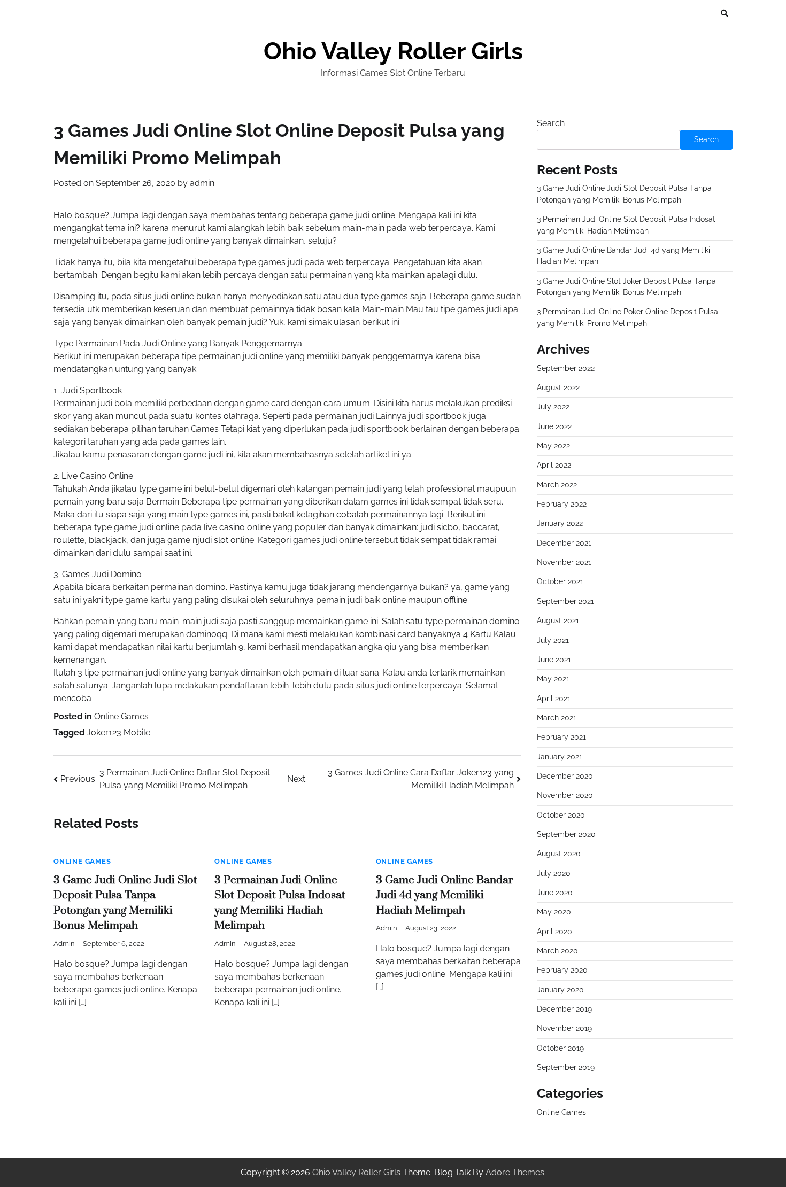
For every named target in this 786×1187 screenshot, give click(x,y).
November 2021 (564, 562)
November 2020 (565, 795)
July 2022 (553, 406)
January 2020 (560, 990)
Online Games (121, 716)
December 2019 (564, 1009)
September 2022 (566, 368)
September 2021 (565, 601)
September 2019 (566, 1067)
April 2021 (554, 698)
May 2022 (553, 445)
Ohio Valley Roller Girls (393, 51)
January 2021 (559, 756)
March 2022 (557, 484)
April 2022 (554, 465)
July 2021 (553, 640)
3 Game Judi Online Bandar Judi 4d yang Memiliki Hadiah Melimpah (444, 895)
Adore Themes (515, 1172)
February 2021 (561, 737)
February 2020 (562, 970)
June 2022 (554, 426)
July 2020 (554, 873)
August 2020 (559, 853)
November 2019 (564, 1028)
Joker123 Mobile (118, 732)
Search (551, 123)
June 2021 (554, 659)
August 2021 (558, 620)
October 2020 (561, 815)
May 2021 (553, 678)
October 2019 (560, 1048)
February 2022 (562, 504)
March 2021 (556, 717)
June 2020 (555, 892)
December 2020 (565, 776)
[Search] (724, 13)
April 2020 (554, 931)
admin (202, 183)
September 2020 (566, 834)
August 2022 (558, 387)
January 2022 (560, 523)
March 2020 (557, 951)
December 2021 (564, 543)
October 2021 (560, 581)
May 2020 (554, 911)
